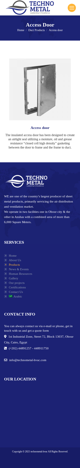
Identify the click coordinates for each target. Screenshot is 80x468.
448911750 (41, 348)
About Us (15, 260)
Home (13, 255)
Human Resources (20, 273)
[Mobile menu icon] (72, 8)
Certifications (17, 287)
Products (14, 264)
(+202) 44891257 (20, 348)
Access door (40, 128)
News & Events (19, 269)
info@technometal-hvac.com (27, 360)
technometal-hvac (39, 451)
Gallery (13, 278)
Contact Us (16, 292)
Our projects (17, 282)
